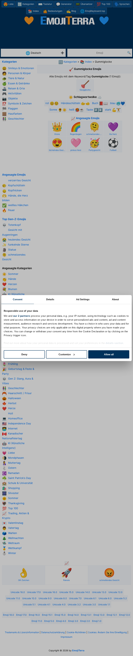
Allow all (109, 354)
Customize (65, 354)
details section (114, 343)
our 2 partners (21, 315)
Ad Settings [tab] (83, 299)
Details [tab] (50, 299)
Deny (24, 354)
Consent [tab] (18, 299)
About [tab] (115, 299)
